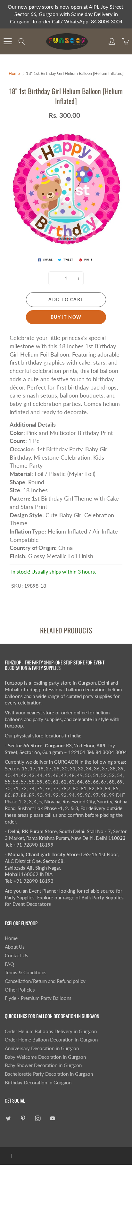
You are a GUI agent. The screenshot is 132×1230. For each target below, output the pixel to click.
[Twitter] (8, 1118)
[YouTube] (52, 1118)
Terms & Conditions (25, 972)
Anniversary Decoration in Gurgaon (42, 1048)
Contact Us (16, 955)
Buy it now (66, 317)
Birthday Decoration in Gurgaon (38, 1082)
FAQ (9, 964)
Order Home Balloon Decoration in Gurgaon (51, 1039)
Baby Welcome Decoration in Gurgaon (45, 1057)
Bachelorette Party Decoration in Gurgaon (49, 1074)
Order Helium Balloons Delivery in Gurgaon (51, 1031)
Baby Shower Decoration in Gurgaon (43, 1065)
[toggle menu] (7, 41)
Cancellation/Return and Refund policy (45, 981)
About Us (15, 947)
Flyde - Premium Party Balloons (38, 998)
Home (14, 73)
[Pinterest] (23, 1118)
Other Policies (20, 990)
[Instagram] (37, 1118)
